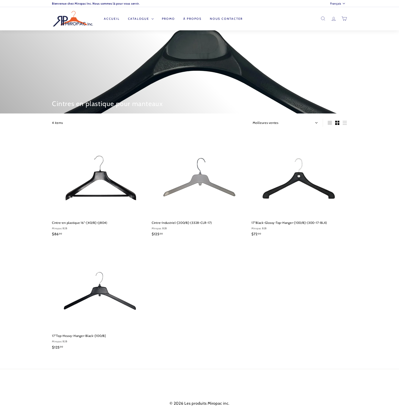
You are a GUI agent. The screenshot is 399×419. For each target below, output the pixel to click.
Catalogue (139, 19)
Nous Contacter (226, 19)
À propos (192, 19)
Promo (168, 19)
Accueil (112, 19)
